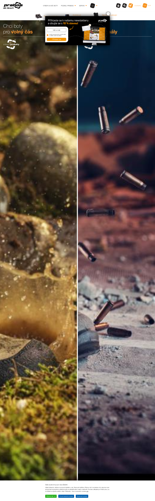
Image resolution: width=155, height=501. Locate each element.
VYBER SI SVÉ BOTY (50, 6)
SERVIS (82, 6)
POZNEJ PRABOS (67, 6)
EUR (149, 5)
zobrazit (11, 44)
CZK (145, 5)
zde (87, 491)
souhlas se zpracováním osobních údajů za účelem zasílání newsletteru (57, 35)
